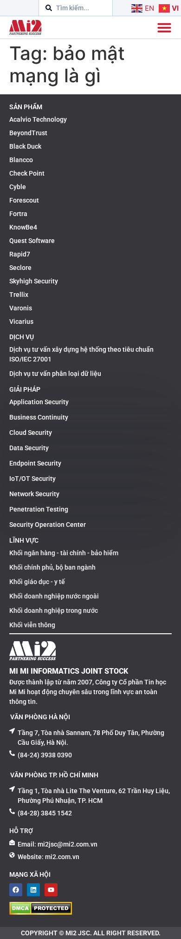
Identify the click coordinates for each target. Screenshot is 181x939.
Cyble (17, 186)
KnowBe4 (23, 227)
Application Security (39, 402)
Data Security (29, 448)
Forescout (24, 200)
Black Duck (25, 146)
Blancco (21, 160)
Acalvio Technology (38, 119)
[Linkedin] (33, 889)
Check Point (27, 173)
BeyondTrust (28, 133)
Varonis (20, 308)
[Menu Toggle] (164, 27)
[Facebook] (15, 889)
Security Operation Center (47, 524)
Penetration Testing (38, 509)
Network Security (34, 494)
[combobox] (76, 8)
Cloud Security (30, 432)
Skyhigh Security (33, 281)
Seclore (20, 267)
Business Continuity (38, 417)
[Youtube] (51, 889)
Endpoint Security (35, 463)
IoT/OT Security (32, 478)
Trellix (18, 294)
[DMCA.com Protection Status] (40, 912)
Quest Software (32, 240)
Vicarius (21, 321)
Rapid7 (19, 254)
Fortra (18, 213)
